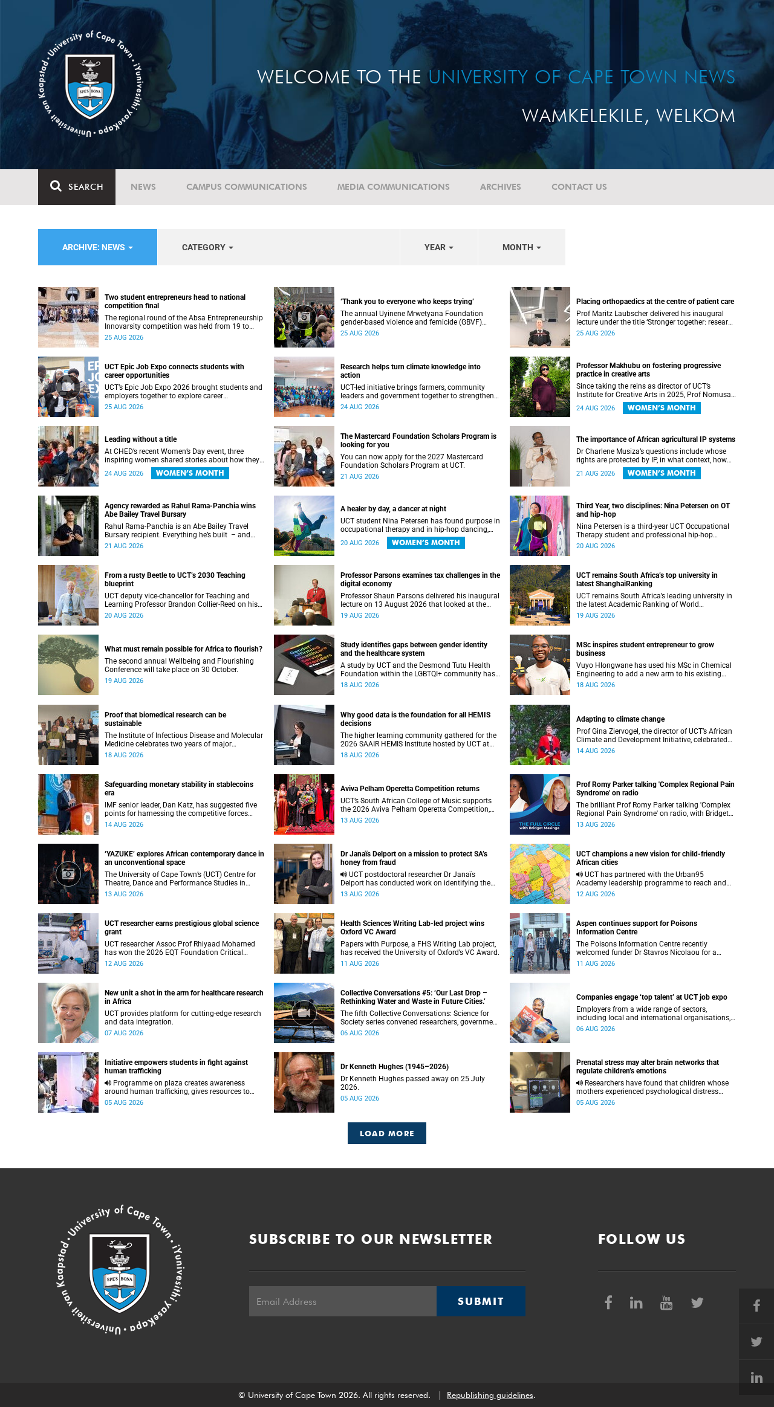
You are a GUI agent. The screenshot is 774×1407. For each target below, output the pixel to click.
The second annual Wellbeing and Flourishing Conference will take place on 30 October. (179, 665)
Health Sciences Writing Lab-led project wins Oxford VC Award (412, 927)
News (143, 187)
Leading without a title (141, 439)
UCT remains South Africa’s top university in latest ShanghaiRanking (647, 579)
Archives (500, 187)
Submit (481, 1301)
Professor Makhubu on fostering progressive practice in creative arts (648, 369)
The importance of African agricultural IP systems (655, 439)
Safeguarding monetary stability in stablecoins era (179, 788)
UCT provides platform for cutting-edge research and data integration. (183, 1017)
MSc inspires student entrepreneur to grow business (645, 649)
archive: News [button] (94, 247)
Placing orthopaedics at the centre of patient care (655, 301)
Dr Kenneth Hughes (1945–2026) (394, 1067)
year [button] (435, 247)
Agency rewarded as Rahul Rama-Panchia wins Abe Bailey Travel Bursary (180, 510)
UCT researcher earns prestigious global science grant (182, 927)
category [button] (204, 247)
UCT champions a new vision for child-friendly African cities (650, 858)
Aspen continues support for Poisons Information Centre (636, 927)
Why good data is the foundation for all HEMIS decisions (415, 719)
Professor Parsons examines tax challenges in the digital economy (420, 579)
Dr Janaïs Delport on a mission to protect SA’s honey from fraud (413, 858)
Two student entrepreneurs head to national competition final (175, 301)
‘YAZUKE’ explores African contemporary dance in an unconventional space (184, 858)
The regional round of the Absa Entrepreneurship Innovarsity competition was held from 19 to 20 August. (184, 322)
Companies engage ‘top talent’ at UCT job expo (651, 997)
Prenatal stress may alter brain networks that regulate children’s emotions (647, 1066)
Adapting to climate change (620, 719)
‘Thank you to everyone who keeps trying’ (407, 301)
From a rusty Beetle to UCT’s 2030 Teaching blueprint (175, 579)
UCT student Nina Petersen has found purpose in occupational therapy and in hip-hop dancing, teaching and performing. (420, 525)
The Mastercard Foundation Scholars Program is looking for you (418, 440)
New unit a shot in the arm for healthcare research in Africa (184, 997)
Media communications (393, 187)
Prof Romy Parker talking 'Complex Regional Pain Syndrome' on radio (655, 788)
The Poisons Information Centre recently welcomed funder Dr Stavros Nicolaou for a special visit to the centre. (646, 948)
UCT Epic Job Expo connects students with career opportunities (174, 371)
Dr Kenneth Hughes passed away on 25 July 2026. (412, 1083)
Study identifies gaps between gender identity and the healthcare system (413, 649)
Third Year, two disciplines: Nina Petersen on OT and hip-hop (653, 510)
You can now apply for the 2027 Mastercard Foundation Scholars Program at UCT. (411, 461)
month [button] (518, 247)
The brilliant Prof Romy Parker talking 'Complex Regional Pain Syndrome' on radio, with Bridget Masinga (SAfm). (653, 809)
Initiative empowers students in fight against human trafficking (176, 1066)
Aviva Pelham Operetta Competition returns (410, 788)
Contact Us (579, 187)
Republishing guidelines (490, 1395)
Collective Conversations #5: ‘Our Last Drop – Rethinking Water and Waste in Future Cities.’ (413, 997)
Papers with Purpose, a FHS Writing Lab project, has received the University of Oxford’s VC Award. (419, 948)
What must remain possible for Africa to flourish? (183, 649)
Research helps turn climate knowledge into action (410, 371)
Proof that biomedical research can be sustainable (165, 719)
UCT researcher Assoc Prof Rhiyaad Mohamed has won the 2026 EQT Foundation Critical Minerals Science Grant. (180, 948)
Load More (387, 1133)
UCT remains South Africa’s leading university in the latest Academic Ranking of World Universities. (654, 600)
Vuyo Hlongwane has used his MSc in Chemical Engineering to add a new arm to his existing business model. (654, 669)
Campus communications (246, 187)
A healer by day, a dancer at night (393, 509)
